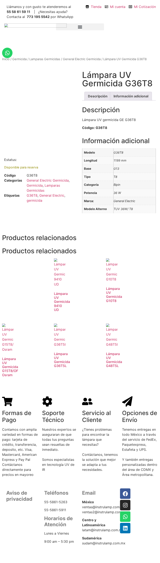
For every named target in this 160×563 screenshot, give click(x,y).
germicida (34, 200)
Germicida (19, 59)
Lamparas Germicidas (44, 59)
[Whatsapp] (7, 53)
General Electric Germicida (82, 59)
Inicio (6, 59)
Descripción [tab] (98, 96)
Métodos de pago (19, 528)
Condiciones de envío (22, 522)
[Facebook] (125, 493)
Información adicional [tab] (131, 96)
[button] (80, 26)
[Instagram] (125, 505)
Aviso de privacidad (20, 517)
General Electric (51, 195)
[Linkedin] (125, 528)
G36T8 (32, 195)
